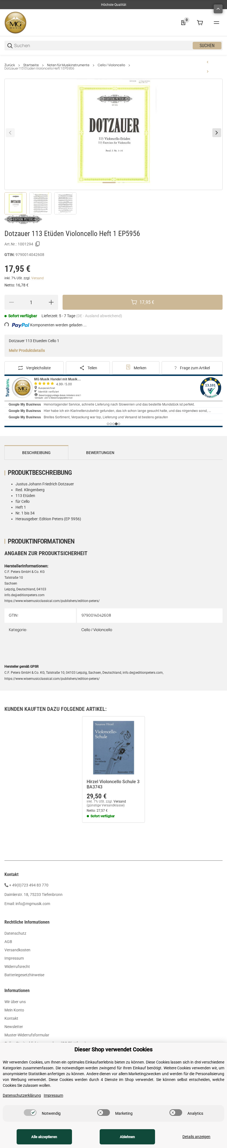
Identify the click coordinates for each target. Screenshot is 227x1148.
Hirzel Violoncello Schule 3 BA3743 (113, 784)
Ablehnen (127, 1137)
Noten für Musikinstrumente (68, 65)
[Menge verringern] (11, 302)
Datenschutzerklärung (22, 1095)
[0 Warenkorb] (200, 23)
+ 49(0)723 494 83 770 (28, 885)
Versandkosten (17, 950)
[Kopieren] (37, 244)
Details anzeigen (196, 1136)
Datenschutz (15, 933)
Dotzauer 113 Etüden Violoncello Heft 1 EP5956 (39, 68)
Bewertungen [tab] (100, 452)
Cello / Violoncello (111, 65)
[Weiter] (216, 132)
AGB (8, 941)
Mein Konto (14, 1010)
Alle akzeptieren (44, 1137)
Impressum (14, 958)
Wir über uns (15, 1002)
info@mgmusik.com (33, 903)
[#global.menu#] (216, 23)
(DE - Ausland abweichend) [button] (99, 316)
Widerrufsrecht (17, 966)
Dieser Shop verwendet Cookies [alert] (113, 1049)
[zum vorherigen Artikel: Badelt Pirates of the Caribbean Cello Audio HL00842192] (207, 62)
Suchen (207, 45)
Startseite (31, 65)
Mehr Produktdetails (27, 350)
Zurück (9, 65)
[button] (113, 747)
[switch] (30, 1112)
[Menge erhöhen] (51, 302)
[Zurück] (10, 132)
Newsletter (13, 1026)
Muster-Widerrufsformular (26, 1035)
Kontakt (11, 1018)
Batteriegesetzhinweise (24, 975)
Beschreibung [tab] (36, 452)
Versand (37, 278)
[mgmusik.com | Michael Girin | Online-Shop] (15, 22)
